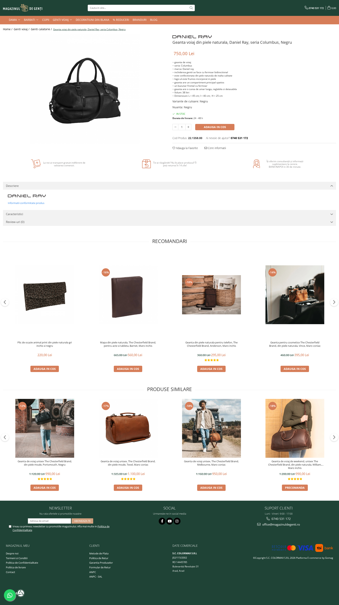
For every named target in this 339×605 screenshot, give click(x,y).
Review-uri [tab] (15, 222)
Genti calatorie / (42, 29)
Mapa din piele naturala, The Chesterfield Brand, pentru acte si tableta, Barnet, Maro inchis (128, 344)
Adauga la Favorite (186, 148)
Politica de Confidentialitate (22, 562)
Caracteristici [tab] (14, 214)
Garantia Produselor (101, 562)
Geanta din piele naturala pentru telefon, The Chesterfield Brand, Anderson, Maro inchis (211, 344)
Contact (10, 572)
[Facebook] (162, 521)
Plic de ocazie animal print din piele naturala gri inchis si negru (44, 344)
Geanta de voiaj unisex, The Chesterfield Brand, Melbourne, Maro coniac (211, 463)
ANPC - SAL (95, 576)
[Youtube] (169, 521)
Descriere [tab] (12, 186)
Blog (153, 20)
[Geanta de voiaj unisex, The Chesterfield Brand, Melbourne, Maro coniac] (211, 428)
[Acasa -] (22, 8)
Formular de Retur (100, 567)
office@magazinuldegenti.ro (281, 524)
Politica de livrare (16, 567)
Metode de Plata (98, 553)
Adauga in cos (215, 127)
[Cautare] (191, 8)
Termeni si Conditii (16, 558)
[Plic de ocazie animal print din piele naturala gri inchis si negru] (44, 294)
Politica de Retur (98, 558)
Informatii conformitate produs (26, 203)
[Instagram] (177, 521)
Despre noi (12, 553)
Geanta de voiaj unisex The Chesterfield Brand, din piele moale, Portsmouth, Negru (45, 463)
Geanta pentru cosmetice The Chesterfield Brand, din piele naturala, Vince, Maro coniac (295, 344)
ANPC (92, 572)
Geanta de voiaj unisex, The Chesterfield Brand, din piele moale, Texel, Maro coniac (128, 463)
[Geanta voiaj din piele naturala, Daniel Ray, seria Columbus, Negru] (85, 89)
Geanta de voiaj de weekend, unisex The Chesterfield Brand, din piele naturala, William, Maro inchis (295, 465)
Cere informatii (216, 148)
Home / (8, 29)
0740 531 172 (281, 519)
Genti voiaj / (22, 29)
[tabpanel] (85, 89)
